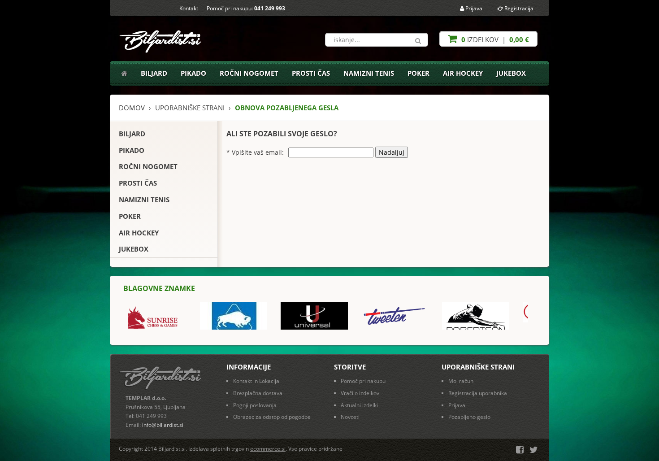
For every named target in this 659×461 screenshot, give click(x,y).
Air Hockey (463, 73)
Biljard (154, 73)
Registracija (518, 8)
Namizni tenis (368, 73)
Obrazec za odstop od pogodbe (272, 417)
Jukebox (511, 73)
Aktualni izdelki (359, 405)
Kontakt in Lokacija (256, 381)
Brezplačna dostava (257, 393)
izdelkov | (494, 39)
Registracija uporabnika (477, 393)
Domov (132, 107)
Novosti (350, 417)
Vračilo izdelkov (360, 393)
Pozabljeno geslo (469, 417)
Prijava (473, 8)
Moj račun (460, 381)
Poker (418, 73)
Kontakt (188, 8)
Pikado (193, 73)
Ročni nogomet (249, 73)
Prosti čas (311, 73)
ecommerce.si (268, 448)
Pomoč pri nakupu (363, 381)
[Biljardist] (161, 38)
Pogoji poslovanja (255, 405)
